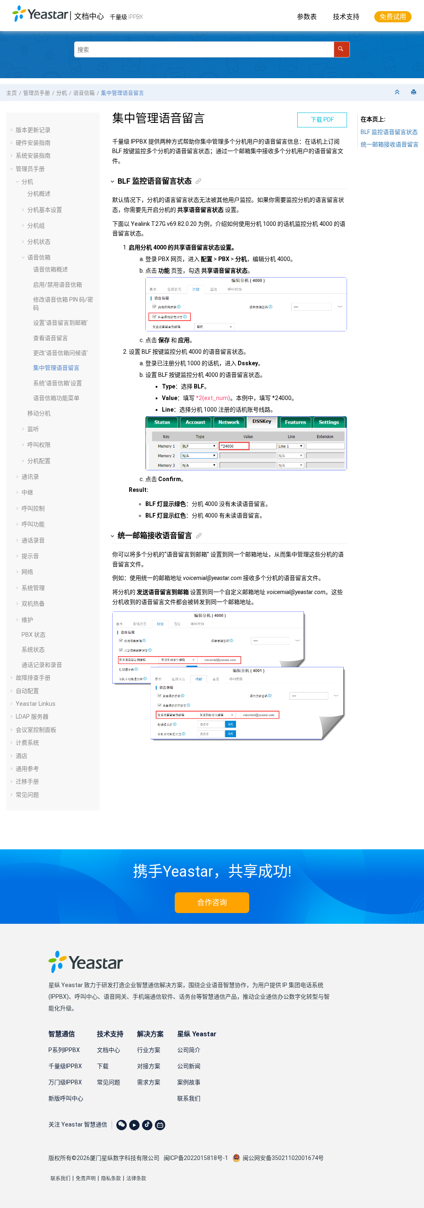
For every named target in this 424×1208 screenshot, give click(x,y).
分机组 (36, 225)
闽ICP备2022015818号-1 (196, 1158)
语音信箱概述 (50, 269)
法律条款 (136, 1179)
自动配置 (27, 691)
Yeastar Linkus (35, 703)
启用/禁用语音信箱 (57, 284)
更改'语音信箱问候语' (60, 353)
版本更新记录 (33, 130)
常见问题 (27, 794)
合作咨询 (212, 902)
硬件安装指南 (33, 142)
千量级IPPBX (65, 1066)
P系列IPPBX (64, 1050)
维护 (27, 619)
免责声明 (86, 1179)
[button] (12, 129)
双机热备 (33, 603)
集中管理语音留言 (122, 93)
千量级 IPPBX (126, 17)
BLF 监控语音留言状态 (389, 132)
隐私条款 (111, 1179)
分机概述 (39, 193)
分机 (61, 93)
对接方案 (148, 1066)
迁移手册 (27, 781)
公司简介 (188, 1050)
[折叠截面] (398, 92)
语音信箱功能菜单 (56, 398)
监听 (33, 429)
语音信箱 (84, 93)
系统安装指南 (33, 155)
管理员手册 (36, 93)
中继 (27, 492)
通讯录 (30, 476)
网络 (27, 571)
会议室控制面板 (36, 729)
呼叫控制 (33, 508)
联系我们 (188, 1098)
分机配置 (39, 461)
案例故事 (188, 1082)
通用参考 (27, 768)
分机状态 (39, 241)
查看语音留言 (50, 338)
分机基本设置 (44, 209)
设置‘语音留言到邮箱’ (60, 322)
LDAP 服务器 (32, 716)
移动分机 (39, 413)
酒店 (21, 756)
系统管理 (33, 588)
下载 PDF (322, 119)
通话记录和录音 (42, 665)
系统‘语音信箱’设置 (57, 383)
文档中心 (89, 16)
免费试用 (393, 17)
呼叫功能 (33, 524)
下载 (102, 1066)
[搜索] (342, 49)
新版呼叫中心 (65, 1098)
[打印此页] (414, 92)
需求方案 (148, 1082)
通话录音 (33, 540)
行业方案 (148, 1050)
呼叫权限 (39, 444)
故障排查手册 (33, 677)
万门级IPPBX (65, 1082)
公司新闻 (188, 1066)
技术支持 (346, 17)
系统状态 (33, 649)
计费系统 (27, 742)
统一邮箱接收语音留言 (390, 144)
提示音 (30, 556)
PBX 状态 (34, 634)
